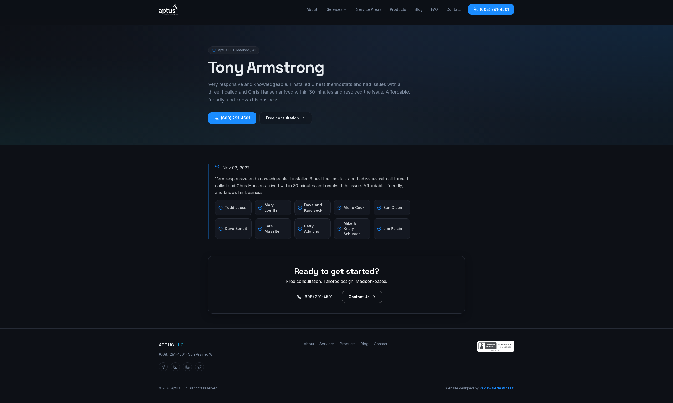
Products (398, 9)
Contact (453, 9)
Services (335, 9)
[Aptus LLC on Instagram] (175, 366)
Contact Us (359, 296)
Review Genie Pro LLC (497, 388)
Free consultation (282, 118)
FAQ (434, 9)
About (312, 9)
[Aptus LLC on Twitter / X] (199, 366)
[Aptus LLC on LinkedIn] (187, 366)
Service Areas (368, 9)
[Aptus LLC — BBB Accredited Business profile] (495, 346)
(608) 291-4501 (494, 9)
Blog (419, 9)
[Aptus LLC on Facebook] (163, 366)
